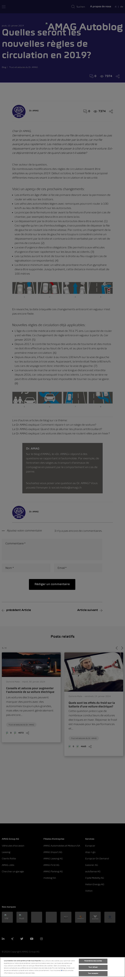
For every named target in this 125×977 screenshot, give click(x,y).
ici (61, 970)
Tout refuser (93, 967)
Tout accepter (93, 973)
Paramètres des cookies (93, 961)
